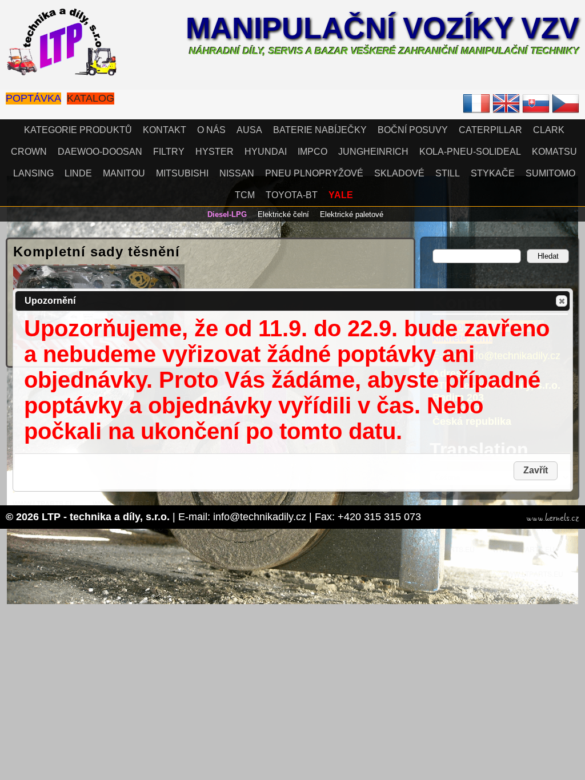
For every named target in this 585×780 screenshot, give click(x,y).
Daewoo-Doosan (100, 151)
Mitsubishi (182, 173)
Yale (340, 195)
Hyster (214, 151)
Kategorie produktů (78, 130)
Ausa (249, 130)
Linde (78, 173)
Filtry (169, 151)
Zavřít (561, 301)
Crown (29, 151)
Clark (548, 130)
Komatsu (554, 151)
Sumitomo (550, 173)
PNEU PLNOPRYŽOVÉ (314, 173)
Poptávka (33, 98)
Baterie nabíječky (320, 130)
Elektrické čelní (283, 214)
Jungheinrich (373, 151)
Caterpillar (490, 130)
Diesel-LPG (227, 214)
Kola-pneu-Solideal (470, 151)
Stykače (493, 173)
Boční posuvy (413, 130)
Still (447, 173)
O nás (211, 130)
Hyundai (266, 151)
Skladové (399, 173)
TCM (245, 195)
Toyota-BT (292, 195)
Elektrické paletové (351, 214)
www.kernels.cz (552, 518)
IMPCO (312, 151)
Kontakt (164, 130)
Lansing (33, 173)
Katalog (90, 98)
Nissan (236, 173)
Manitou (124, 173)
